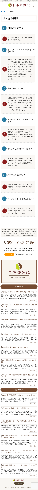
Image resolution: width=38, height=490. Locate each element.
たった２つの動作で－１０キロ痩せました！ (16, 408)
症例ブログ (19, 390)
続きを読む (33, 300)
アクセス (9, 254)
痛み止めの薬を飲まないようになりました (16, 347)
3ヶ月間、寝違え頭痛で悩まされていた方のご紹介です (20, 395)
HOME (3, 11)
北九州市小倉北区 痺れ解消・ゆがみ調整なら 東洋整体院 (19, 487)
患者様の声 (19, 286)
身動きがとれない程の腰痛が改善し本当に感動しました (20, 334)
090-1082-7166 (20, 242)
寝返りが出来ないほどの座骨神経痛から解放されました (20, 292)
